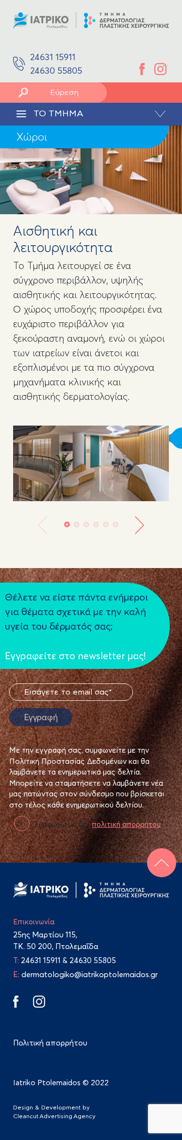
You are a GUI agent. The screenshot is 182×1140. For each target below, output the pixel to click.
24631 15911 (41, 960)
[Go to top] (161, 862)
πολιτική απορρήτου (126, 824)
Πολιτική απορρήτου (50, 1042)
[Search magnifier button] (23, 92)
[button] (67, 524)
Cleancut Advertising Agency (54, 1116)
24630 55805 (92, 960)
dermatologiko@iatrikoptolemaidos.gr (85, 974)
